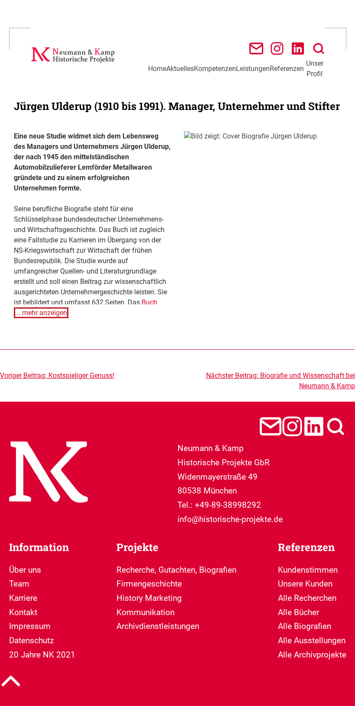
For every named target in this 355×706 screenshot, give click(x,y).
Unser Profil (314, 68)
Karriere (23, 598)
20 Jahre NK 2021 (42, 655)
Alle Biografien (304, 626)
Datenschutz (31, 640)
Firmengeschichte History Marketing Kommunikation (149, 598)
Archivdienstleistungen (157, 626)
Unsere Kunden (305, 584)
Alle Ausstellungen (311, 640)
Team (19, 584)
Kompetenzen (215, 68)
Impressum (30, 626)
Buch (149, 302)
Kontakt (23, 612)
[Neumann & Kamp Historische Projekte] (74, 65)
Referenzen (287, 68)
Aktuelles (180, 68)
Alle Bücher (298, 612)
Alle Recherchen (307, 598)
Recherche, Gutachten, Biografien (176, 570)
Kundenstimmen (308, 570)
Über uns (25, 570)
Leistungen (253, 68)
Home (157, 68)
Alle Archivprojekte (312, 655)
